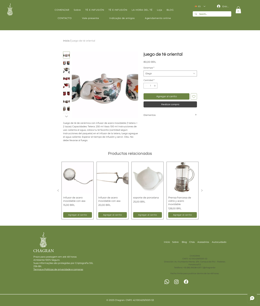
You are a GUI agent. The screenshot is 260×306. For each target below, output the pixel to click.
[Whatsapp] (167, 282)
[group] (130, 190)
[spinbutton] (150, 85)
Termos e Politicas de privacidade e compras (58, 269)
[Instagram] (176, 282)
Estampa (149, 67)
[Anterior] (58, 190)
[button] (238, 9)
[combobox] (170, 73)
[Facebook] (186, 282)
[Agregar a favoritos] (194, 96)
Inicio (66, 40)
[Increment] (155, 85)
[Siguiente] (202, 190)
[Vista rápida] (77, 178)
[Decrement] (146, 85)
